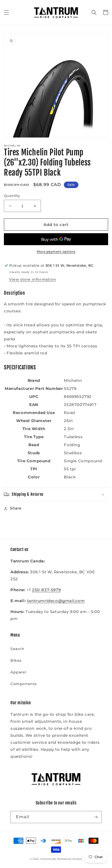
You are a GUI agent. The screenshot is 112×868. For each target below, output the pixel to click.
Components (23, 683)
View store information (32, 279)
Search (17, 648)
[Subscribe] (95, 817)
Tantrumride (48, 859)
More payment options (56, 251)
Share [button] (16, 508)
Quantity (12, 196)
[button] (6, 12)
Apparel (18, 672)
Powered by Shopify (69, 859)
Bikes (16, 660)
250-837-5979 (46, 589)
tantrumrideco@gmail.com (56, 600)
